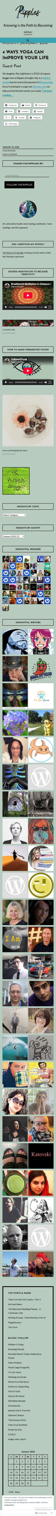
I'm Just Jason (14, 1372)
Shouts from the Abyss (18, 1381)
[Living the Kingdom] (15, 1265)
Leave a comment (9, 154)
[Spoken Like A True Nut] (41, 804)
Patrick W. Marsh (16, 1396)
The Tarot (12, 1327)
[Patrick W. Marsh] (15, 777)
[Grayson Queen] (15, 967)
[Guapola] (15, 1048)
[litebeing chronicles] (15, 723)
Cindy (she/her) (8, 150)
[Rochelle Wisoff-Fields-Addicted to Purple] (15, 669)
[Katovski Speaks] (41, 1156)
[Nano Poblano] (41, 669)
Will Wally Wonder (17, 1401)
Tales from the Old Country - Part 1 (24, 1299)
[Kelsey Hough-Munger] (41, 1021)
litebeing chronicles (17, 1377)
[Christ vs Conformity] (41, 1183)
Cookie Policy (9, 1505)
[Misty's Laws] (15, 1156)
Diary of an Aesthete (17, 1424)
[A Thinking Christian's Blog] (41, 1237)
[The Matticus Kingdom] (41, 940)
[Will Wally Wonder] (41, 777)
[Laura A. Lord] (15, 940)
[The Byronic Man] (15, 1021)
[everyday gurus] (41, 913)
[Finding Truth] (41, 1265)
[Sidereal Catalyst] (15, 831)
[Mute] (45, 307)
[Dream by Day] (41, 859)
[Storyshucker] (15, 804)
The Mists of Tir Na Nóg (12, 252)
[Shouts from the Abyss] (41, 723)
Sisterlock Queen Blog (18, 1386)
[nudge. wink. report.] (41, 886)
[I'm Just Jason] (41, 696)
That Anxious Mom (17, 1420)
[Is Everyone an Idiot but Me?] (41, 1102)
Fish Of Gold (14, 1391)
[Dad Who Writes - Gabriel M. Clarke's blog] (15, 1183)
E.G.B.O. (12, 1434)
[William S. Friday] (15, 642)
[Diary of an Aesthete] (15, 859)
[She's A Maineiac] (15, 1075)
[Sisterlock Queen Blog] (15, 750)
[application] (28, 295)
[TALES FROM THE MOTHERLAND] (41, 1075)
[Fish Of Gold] (41, 750)
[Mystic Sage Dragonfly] (15, 696)
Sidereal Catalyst (16, 1415)
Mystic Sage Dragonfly (19, 1367)
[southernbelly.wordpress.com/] (15, 1210)
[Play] (6, 307)
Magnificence (14, 1322)
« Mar (11, 1492)
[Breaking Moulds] (41, 642)
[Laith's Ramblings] (15, 994)
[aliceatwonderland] (41, 1210)
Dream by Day (15, 1429)
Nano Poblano (15, 1362)
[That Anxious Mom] (41, 831)
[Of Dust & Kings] (15, 1237)
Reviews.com (39, 86)
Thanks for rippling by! (28, 164)
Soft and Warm (15, 1304)
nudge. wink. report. (17, 1439)
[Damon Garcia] (41, 994)
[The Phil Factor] (41, 967)
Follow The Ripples (19, 184)
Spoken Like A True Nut (19, 1410)
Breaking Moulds (16, 1349)
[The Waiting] (41, 1129)
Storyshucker (14, 1405)
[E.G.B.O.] (15, 886)
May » (18, 1492)
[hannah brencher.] (15, 1129)
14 (11, 1472)
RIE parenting (45, 82)
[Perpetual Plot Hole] (41, 1048)
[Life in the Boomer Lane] (15, 913)
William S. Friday (16, 1344)
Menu (28, 32)
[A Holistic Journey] (15, 1102)
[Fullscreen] (50, 307)
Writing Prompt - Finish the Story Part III (27, 1317)
